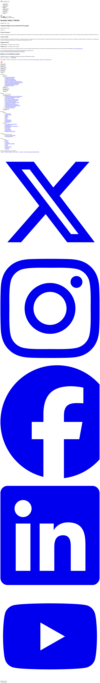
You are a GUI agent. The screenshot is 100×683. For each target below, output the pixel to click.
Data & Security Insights (9, 98)
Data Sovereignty (8, 125)
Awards (6, 144)
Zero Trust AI (7, 128)
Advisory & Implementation (10, 135)
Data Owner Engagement (9, 107)
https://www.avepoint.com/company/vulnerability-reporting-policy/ (12, 51)
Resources (5, 9)
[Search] (1, 15)
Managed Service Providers (10, 131)
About (4, 13)
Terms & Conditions (8, 151)
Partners (4, 7)
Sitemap (2, 151)
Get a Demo (14, 57)
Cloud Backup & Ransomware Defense (12, 97)
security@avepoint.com (78, 48)
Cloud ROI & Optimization (10, 79)
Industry (4, 87)
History (6, 141)
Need (4, 76)
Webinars (7, 116)
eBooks (6, 115)
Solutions (4, 4)
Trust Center (21, 151)
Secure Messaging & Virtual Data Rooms (12, 105)
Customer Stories (8, 114)
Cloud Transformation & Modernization (12, 83)
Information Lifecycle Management (11, 126)
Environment (5, 89)
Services (4, 11)
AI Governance (8, 129)
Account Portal (8, 113)
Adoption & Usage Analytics (10, 103)
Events (6, 118)
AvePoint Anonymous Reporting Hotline (31, 151)
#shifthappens (7, 122)
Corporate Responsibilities (10, 143)
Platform (4, 6)
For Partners (5, 109)
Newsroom (7, 147)
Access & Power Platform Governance (12, 102)
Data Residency (8, 127)
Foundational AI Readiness (10, 77)
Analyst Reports (8, 119)
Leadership (7, 142)
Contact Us (7, 148)
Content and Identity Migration (10, 101)
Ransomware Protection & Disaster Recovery (13, 81)
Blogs (6, 117)
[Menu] (1, 17)
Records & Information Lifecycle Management (13, 96)
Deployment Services (9, 136)
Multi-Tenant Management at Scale (11, 84)
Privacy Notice (36, 59)
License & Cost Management (10, 106)
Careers (6, 145)
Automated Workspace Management (11, 104)
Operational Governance (9, 85)
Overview (7, 140)
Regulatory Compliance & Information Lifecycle (14, 82)
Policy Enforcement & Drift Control (11, 100)
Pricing (12, 17)
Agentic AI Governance (9, 78)
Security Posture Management (10, 80)
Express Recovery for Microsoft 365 (11, 99)
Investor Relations (8, 146)
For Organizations (6, 95)
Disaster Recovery (8, 130)
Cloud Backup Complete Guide (11, 124)
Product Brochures (8, 120)
